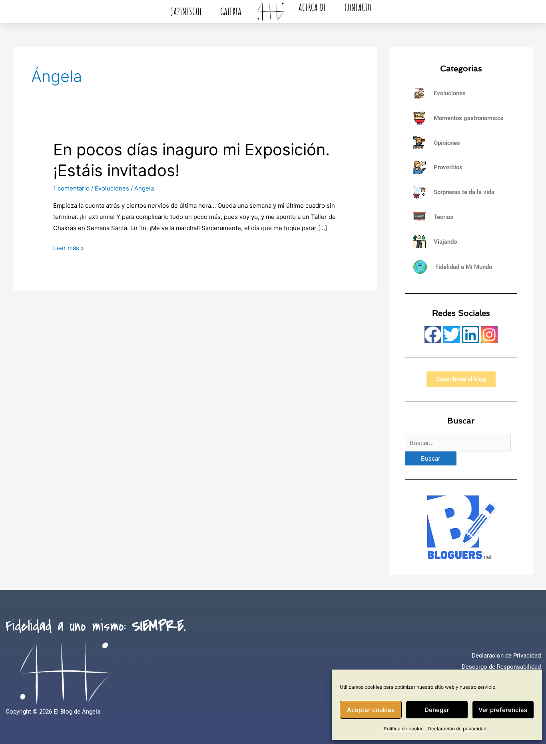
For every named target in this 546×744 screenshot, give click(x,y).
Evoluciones (112, 188)
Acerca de (312, 7)
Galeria (230, 11)
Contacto (358, 7)
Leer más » (68, 247)
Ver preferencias (502, 710)
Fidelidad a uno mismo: (96, 626)
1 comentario (71, 188)
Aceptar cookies (371, 710)
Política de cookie (404, 729)
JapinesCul (186, 11)
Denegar (436, 710)
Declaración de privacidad (457, 729)
